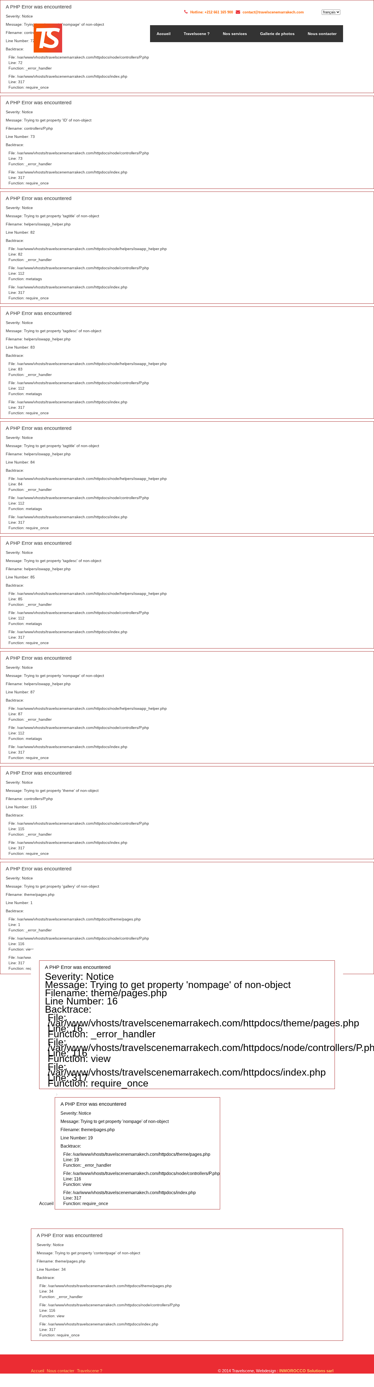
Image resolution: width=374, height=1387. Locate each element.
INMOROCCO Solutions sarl (306, 1370)
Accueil (164, 33)
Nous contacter (322, 33)
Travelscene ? (197, 33)
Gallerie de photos (277, 33)
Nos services (235, 33)
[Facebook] (309, 12)
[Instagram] (315, 12)
